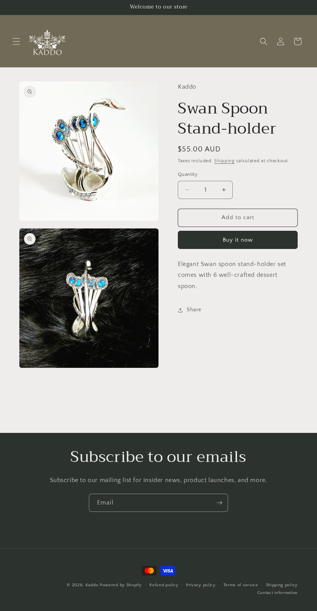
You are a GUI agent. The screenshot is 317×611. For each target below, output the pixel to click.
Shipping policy (282, 585)
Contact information (277, 592)
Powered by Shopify (121, 585)
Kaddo (92, 585)
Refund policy (163, 585)
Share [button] (194, 310)
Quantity (188, 174)
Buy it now (238, 240)
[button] (16, 41)
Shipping (224, 160)
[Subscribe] (219, 503)
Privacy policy (201, 585)
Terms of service (240, 585)
